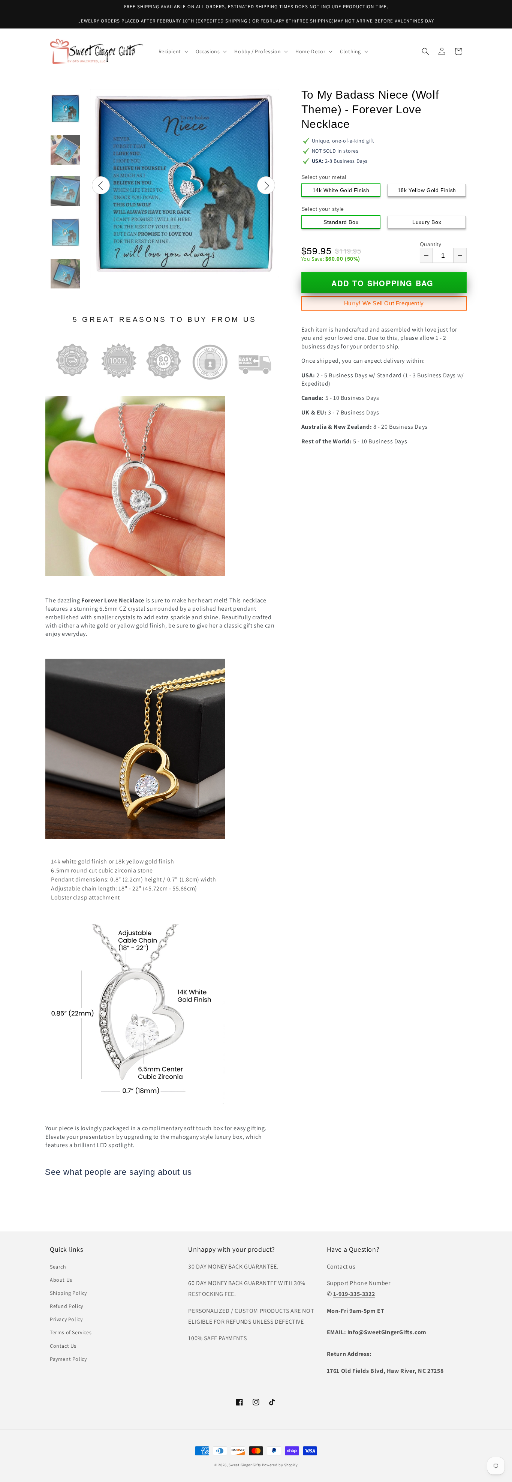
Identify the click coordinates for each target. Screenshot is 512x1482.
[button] (172, 51)
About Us (61, 1279)
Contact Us (63, 1345)
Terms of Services (70, 1332)
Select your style (322, 209)
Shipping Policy (68, 1293)
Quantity (431, 244)
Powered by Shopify (280, 1464)
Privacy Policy (66, 1319)
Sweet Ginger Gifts (245, 1464)
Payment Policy (68, 1359)
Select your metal (323, 177)
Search (58, 1266)
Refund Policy (66, 1306)
